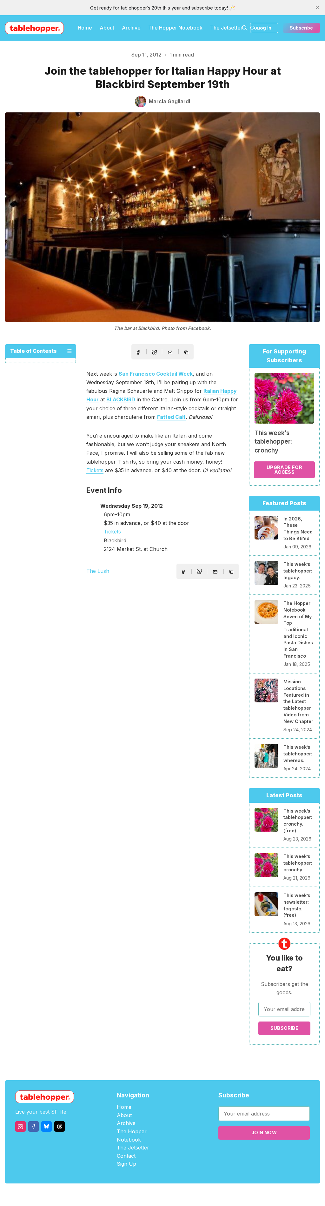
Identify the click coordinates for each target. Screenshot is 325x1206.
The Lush (97, 571)
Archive (131, 27)
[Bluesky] (46, 1126)
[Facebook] (33, 1126)
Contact (126, 1156)
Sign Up (126, 1164)
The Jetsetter (226, 27)
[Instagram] (20, 1126)
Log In (264, 27)
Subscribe (301, 27)
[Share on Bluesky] (154, 353)
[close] (317, 8)
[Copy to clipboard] (187, 353)
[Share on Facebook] (138, 352)
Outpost (196, 1194)
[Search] (245, 28)
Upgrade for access (284, 469)
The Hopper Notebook (175, 27)
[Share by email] (170, 352)
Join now (264, 1132)
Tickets (94, 470)
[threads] (59, 1126)
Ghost (178, 1194)
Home (85, 27)
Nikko (223, 1194)
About (107, 27)
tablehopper (124, 1194)
